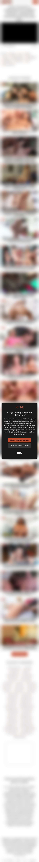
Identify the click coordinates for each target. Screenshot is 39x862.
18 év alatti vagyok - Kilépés (20, 445)
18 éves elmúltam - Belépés (19, 440)
